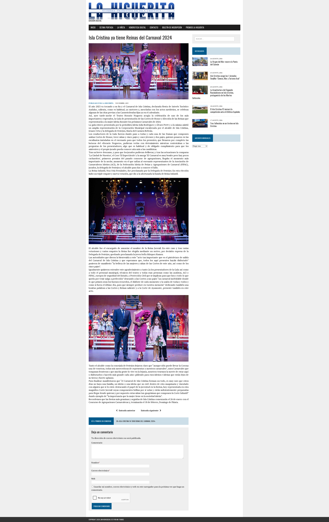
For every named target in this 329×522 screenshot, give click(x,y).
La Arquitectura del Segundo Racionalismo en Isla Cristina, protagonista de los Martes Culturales (213, 93)
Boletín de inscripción (172, 27)
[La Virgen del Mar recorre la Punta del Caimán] (200, 64)
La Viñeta (121, 27)
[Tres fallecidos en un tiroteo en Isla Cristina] (200, 125)
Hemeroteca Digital (137, 27)
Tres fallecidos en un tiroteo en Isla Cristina (224, 125)
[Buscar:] (214, 38)
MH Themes (120, 519)
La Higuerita (108, 103)
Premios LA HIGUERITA (195, 27)
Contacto (154, 27)
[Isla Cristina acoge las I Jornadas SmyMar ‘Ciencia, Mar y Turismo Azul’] (200, 78)
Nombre (95, 462)
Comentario (96, 442)
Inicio (93, 27)
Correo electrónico (100, 470)
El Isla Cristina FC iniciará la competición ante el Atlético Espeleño (225, 110)
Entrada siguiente (149, 410)
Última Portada (106, 27)
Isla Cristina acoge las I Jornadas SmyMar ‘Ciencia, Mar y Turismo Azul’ (225, 77)
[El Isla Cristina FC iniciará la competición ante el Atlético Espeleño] (200, 111)
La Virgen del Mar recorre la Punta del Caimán (223, 63)
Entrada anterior (127, 410)
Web (93, 478)
